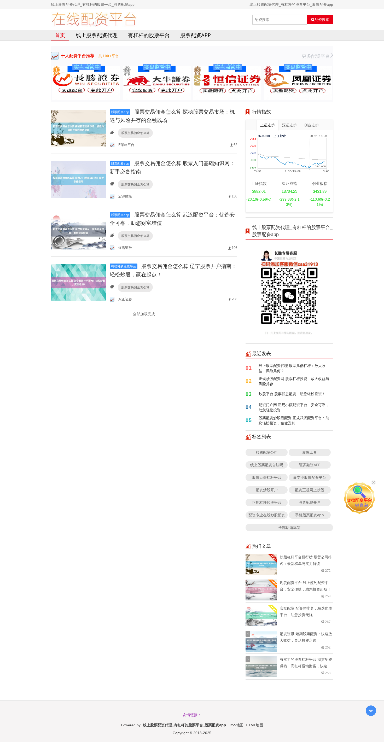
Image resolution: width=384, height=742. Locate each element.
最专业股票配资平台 (309, 477)
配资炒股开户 (267, 489)
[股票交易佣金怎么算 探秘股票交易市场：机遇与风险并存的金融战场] (78, 127)
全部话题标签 (289, 527)
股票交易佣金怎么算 (135, 133)
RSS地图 (236, 724)
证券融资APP (309, 464)
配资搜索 (322, 19)
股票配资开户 (310, 502)
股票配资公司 (267, 452)
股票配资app (195, 35)
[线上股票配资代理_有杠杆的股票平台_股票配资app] (94, 19)
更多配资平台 (316, 56)
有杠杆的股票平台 (149, 35)
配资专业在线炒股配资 (266, 514)
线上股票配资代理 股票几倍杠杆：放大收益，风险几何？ (292, 368)
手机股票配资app (309, 514)
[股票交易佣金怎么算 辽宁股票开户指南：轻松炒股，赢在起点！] (78, 281)
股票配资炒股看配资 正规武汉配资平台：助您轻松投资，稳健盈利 (294, 420)
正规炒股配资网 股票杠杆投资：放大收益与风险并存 (294, 381)
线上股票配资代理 (97, 35)
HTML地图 (254, 724)
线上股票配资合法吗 (266, 464)
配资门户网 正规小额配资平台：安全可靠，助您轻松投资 (294, 407)
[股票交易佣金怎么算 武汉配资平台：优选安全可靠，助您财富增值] (78, 230)
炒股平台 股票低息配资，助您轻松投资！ (292, 393)
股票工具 (309, 452)
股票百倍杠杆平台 (266, 477)
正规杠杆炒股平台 (266, 502)
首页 (60, 35)
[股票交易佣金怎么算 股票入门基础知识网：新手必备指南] (78, 179)
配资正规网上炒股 (309, 489)
